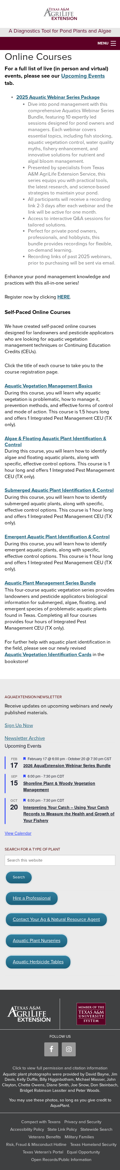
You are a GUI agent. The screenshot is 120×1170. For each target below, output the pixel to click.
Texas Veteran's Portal (43, 1152)
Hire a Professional (32, 898)
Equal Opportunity (83, 1152)
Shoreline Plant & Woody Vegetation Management (59, 786)
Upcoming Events (83, 76)
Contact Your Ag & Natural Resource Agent (56, 919)
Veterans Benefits (45, 1137)
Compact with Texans (41, 1121)
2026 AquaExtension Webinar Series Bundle (67, 765)
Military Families (79, 1137)
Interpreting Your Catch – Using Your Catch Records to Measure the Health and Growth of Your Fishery (68, 813)
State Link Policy (62, 1129)
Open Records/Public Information (61, 1159)
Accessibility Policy (27, 1129)
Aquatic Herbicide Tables (38, 962)
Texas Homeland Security (93, 1144)
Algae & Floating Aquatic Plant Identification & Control (55, 442)
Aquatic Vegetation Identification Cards (48, 655)
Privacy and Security (82, 1121)
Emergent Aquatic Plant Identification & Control (57, 537)
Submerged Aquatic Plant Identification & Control (59, 490)
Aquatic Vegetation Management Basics (48, 386)
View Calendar (18, 833)
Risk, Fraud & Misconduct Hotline (36, 1144)
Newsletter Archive (25, 738)
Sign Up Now (19, 725)
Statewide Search (96, 1129)
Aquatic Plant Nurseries (36, 941)
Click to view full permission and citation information (60, 1068)
